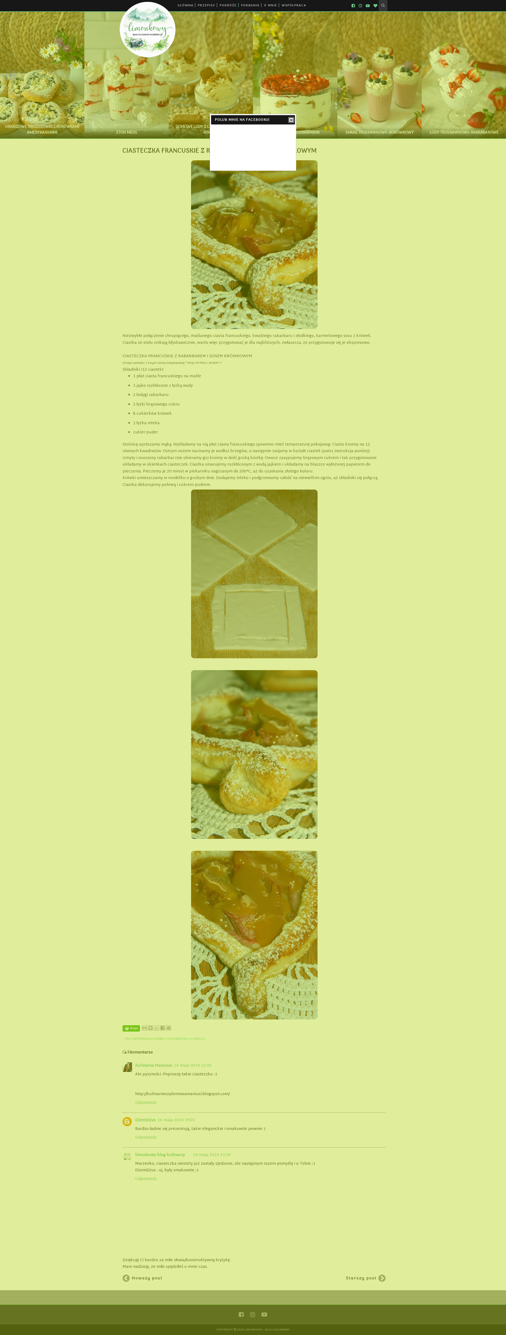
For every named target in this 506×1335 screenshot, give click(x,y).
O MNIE (270, 5)
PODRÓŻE (228, 5)
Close (291, 120)
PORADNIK (250, 5)
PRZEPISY (206, 5)
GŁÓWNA (185, 5)
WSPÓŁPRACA (294, 5)
